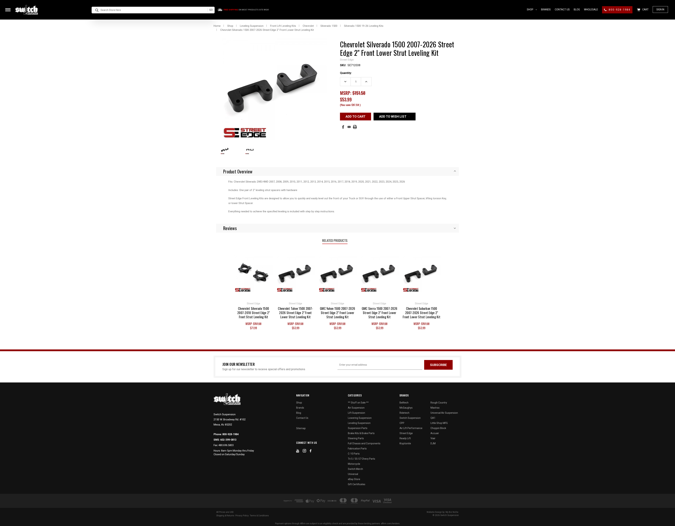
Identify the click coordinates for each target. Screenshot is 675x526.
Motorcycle (354, 463)
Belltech (404, 402)
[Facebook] (343, 127)
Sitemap (301, 428)
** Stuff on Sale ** (358, 402)
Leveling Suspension (359, 423)
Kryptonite (405, 443)
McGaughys (406, 407)
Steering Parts (356, 438)
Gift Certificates (356, 484)
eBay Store (354, 479)
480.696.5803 (226, 445)
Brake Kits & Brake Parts (361, 433)
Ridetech (404, 412)
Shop (530, 9)
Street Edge (406, 433)
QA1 (432, 418)
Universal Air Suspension (444, 412)
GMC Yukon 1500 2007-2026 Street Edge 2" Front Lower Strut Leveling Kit (337, 312)
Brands (546, 9)
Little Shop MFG (439, 423)
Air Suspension (356, 407)
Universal (353, 474)
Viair (432, 438)
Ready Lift (405, 438)
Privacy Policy (242, 515)
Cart (645, 9)
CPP (402, 423)
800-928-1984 (619, 9)
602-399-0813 (228, 439)
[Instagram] (304, 451)
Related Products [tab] (335, 240)
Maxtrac (435, 407)
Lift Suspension (356, 412)
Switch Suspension (410, 418)
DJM (433, 443)
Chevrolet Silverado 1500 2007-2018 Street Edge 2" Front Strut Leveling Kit (253, 312)
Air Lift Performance (411, 428)
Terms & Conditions (259, 515)
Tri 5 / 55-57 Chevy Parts (361, 458)
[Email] (349, 127)
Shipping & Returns (225, 515)
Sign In (660, 9)
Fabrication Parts (357, 448)
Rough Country (438, 402)
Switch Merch (355, 469)
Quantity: (346, 73)
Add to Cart (253, 273)
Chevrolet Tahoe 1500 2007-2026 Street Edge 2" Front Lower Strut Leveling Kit (295, 312)
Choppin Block (438, 428)
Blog (577, 9)
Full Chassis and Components (364, 443)
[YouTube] (297, 451)
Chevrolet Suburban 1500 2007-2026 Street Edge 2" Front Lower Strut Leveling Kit (421, 312)
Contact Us (562, 9)
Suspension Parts (357, 428)
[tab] (337, 171)
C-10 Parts (354, 453)
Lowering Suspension (360, 418)
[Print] (355, 127)
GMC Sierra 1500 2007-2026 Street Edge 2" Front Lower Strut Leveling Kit (379, 312)
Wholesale (591, 9)
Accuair (434, 433)
